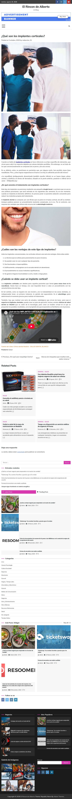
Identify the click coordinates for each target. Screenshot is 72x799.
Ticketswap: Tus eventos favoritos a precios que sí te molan (19, 474)
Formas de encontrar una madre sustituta (13, 483)
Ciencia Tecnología (6, 565)
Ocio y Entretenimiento (8, 601)
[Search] (69, 26)
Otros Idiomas (5, 605)
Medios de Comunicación (8, 591)
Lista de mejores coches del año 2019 (21, 741)
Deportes (4, 572)
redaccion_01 (27, 40)
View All (66, 623)
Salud (10, 350)
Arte (2, 562)
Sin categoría (5, 615)
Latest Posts (8, 492)
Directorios (4, 575)
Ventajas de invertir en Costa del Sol (20, 721)
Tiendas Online (5, 618)
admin (4, 403)
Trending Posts (43, 492)
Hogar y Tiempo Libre (7, 581)
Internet (3, 588)
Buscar (39, 760)
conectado (20, 452)
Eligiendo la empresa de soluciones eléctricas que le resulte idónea (20, 731)
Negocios (4, 598)
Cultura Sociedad (6, 568)
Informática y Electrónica (8, 585)
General (41, 371)
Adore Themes (59, 796)
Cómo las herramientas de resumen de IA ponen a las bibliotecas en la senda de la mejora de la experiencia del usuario (17, 685)
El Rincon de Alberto (36, 6)
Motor (3, 595)
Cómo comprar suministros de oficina (21, 751)
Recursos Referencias (7, 608)
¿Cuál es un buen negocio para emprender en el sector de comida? (20, 471)
